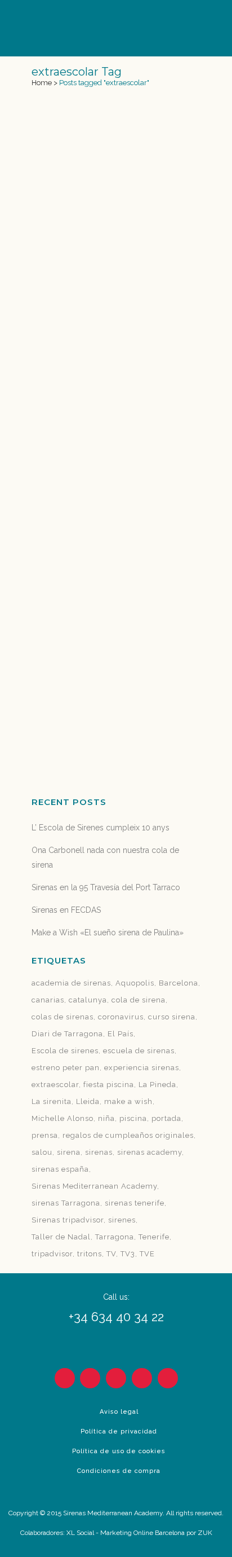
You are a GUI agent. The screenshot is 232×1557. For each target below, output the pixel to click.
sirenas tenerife (134, 1203)
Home (42, 82)
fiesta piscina (108, 1084)
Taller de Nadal (61, 1237)
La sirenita (52, 1101)
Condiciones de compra (118, 1471)
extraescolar (55, 1084)
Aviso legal (119, 1411)
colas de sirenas (62, 1017)
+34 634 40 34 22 (116, 1316)
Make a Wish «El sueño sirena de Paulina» (108, 932)
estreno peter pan (66, 1067)
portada (166, 1118)
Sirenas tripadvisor (68, 1220)
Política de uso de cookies (119, 1451)
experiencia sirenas (141, 1067)
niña (106, 1118)
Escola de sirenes (65, 1050)
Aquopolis (134, 983)
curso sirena (171, 1017)
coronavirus (121, 1017)
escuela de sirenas (139, 1050)
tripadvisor (52, 1254)
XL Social (80, 1533)
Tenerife (154, 1237)
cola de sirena (138, 1000)
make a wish (128, 1101)
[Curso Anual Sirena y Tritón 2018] (116, 166)
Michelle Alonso (62, 1118)
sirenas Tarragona (66, 1203)
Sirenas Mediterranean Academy (94, 1186)
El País (120, 1034)
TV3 (128, 1254)
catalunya (88, 1000)
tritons (89, 1254)
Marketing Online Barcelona (142, 1533)
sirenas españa (60, 1169)
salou (42, 1152)
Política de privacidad (119, 1431)
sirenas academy (149, 1152)
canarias (48, 1000)
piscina (133, 1118)
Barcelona (178, 983)
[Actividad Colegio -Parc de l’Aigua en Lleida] (116, 518)
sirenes (122, 1220)
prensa (45, 1135)
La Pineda (157, 1084)
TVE (147, 1254)
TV (111, 1254)
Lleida (88, 1101)
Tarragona (114, 1237)
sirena (69, 1152)
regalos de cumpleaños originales (128, 1135)
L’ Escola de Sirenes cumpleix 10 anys (100, 827)
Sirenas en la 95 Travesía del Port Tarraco (106, 887)
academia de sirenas (71, 983)
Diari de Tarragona (67, 1034)
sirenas (99, 1152)
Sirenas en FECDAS (66, 909)
